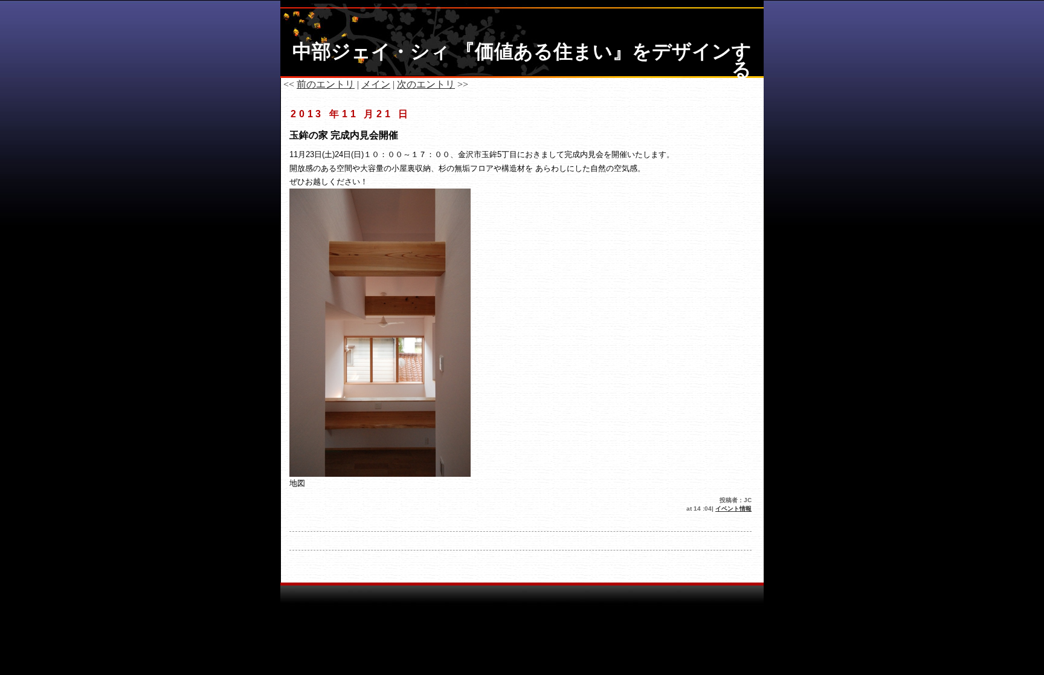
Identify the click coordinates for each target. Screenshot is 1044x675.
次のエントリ (426, 84)
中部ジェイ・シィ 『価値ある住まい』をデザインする (522, 60)
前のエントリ (326, 84)
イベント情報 (733, 508)
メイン (375, 84)
